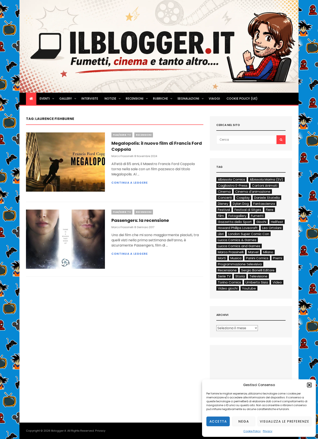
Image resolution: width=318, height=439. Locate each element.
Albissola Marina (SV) (266, 179)
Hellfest (277, 222)
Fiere (269, 209)
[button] (309, 385)
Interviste (89, 98)
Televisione (258, 276)
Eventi (45, 98)
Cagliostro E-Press (232, 185)
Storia (240, 276)
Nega (243, 421)
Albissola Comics (231, 179)
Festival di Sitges (247, 209)
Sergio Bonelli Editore (258, 270)
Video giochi (228, 288)
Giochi (261, 222)
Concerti (225, 197)
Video (277, 282)
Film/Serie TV (122, 135)
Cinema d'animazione (252, 191)
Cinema (224, 191)
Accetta (218, 421)
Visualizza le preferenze (284, 421)
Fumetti (257, 215)
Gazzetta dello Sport (235, 222)
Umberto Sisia (257, 282)
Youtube (249, 288)
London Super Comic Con (248, 234)
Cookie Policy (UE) (241, 98)
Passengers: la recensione (140, 220)
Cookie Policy (252, 431)
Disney (223, 203)
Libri (221, 234)
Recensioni (134, 98)
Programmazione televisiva (240, 264)
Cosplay (243, 197)
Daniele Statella (267, 197)
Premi (277, 258)
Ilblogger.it (58, 431)
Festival (224, 209)
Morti (222, 258)
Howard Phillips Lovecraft (238, 228)
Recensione (227, 270)
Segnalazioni (188, 98)
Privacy (267, 431)
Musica (235, 258)
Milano (268, 252)
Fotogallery (237, 215)
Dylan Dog (241, 203)
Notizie (110, 98)
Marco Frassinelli (122, 156)
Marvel (253, 252)
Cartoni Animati (264, 185)
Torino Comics (229, 282)
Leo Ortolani (271, 228)
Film (221, 215)
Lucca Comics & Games (237, 240)
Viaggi (214, 98)
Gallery (65, 98)
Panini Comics (257, 258)
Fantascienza (264, 203)
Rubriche (160, 98)
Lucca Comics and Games (239, 246)
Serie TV (224, 276)
